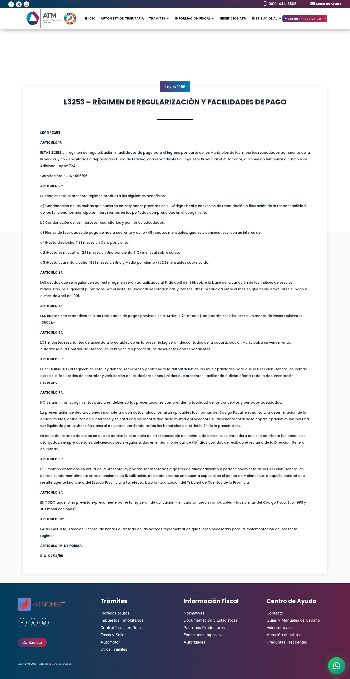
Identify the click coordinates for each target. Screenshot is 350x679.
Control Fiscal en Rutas (121, 627)
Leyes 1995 (175, 86)
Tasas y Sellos (113, 634)
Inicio (90, 18)
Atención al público (284, 634)
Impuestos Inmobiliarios (121, 620)
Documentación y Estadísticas (210, 620)
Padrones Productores (204, 627)
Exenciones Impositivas (204, 634)
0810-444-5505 (282, 3)
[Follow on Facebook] (11, 4)
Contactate (32, 642)
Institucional (264, 18)
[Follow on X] (19, 4)
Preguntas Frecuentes (287, 642)
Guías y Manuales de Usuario (293, 620)
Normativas (194, 613)
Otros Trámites (113, 649)
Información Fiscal (192, 18)
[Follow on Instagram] (26, 4)
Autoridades (194, 642)
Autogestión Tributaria (122, 18)
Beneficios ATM (233, 18)
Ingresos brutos (114, 613)
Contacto (275, 613)
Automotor (110, 642)
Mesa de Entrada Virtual (303, 18)
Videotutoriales (280, 627)
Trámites (157, 18)
